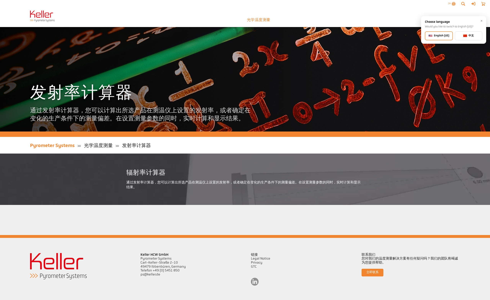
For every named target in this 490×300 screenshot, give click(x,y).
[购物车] (483, 4)
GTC (254, 267)
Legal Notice (260, 259)
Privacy (256, 263)
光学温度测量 (258, 20)
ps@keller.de (150, 274)
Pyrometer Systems (52, 145)
